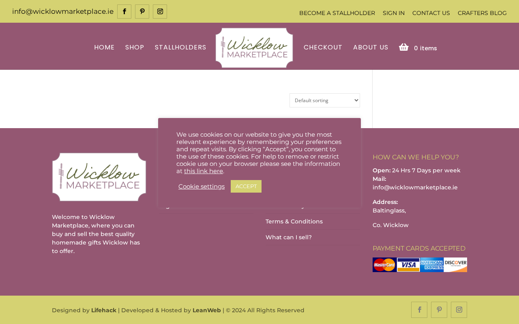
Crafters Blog (482, 13)
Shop (134, 48)
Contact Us (431, 13)
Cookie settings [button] (201, 186)
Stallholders (180, 48)
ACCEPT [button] (246, 186)
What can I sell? (289, 237)
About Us (370, 48)
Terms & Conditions (294, 221)
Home (104, 48)
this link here (203, 171)
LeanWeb (207, 310)
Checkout (323, 48)
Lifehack (103, 310)
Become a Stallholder (337, 13)
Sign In (394, 13)
